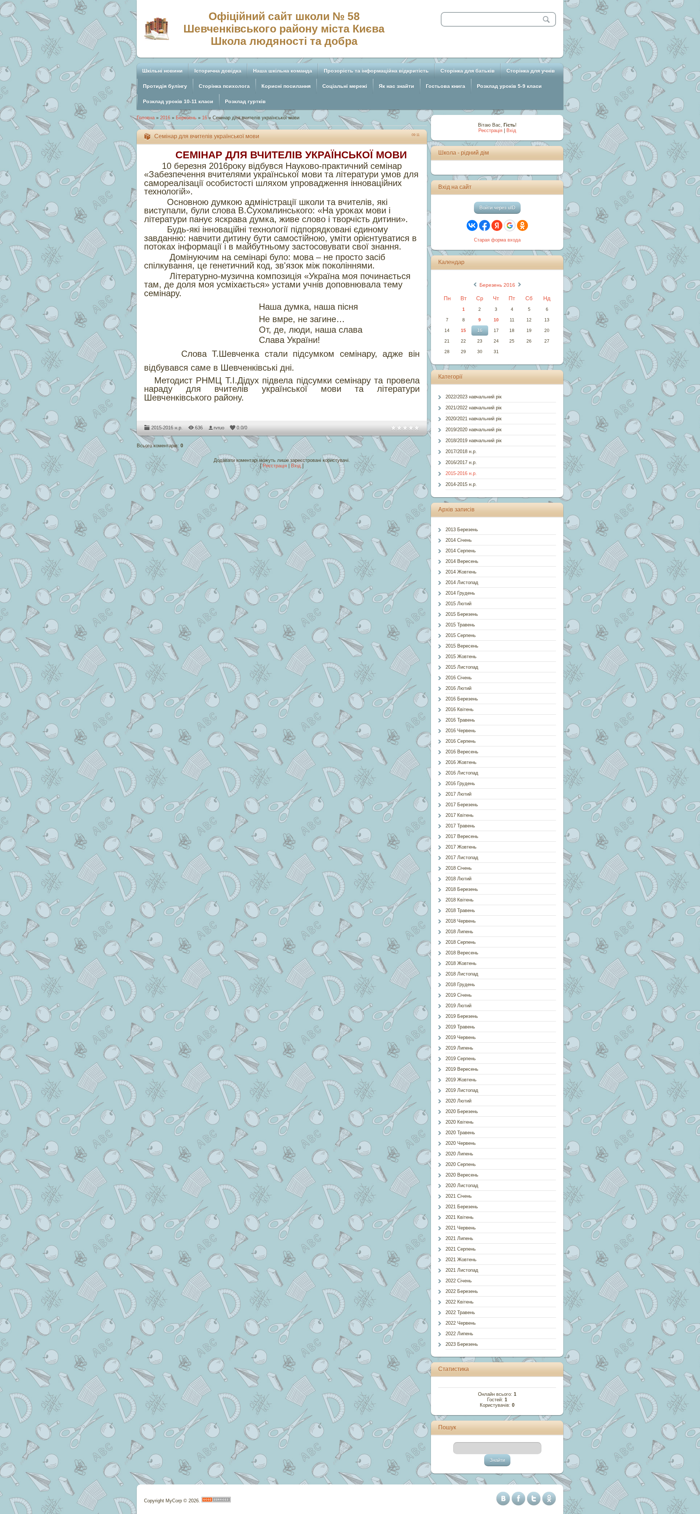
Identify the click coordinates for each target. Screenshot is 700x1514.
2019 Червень (461, 1037)
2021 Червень (461, 1228)
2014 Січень (459, 540)
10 (496, 320)
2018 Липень (459, 931)
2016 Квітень (460, 709)
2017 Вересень (462, 836)
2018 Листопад (462, 974)
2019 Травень (460, 1027)
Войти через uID (497, 208)
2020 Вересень (462, 1175)
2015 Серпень (461, 635)
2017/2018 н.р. (461, 451)
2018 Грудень (460, 984)
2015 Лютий (458, 603)
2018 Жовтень (461, 963)
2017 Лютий (458, 794)
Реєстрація (275, 465)
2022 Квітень (460, 1302)
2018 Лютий (458, 878)
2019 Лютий (458, 1005)
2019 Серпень (461, 1058)
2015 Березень (462, 614)
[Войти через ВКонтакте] (472, 225)
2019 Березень (462, 1016)
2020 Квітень (460, 1122)
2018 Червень (461, 921)
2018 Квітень (460, 900)
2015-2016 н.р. (167, 427)
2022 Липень (459, 1333)
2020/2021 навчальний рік (474, 418)
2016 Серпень (461, 741)
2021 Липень (459, 1238)
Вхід (296, 465)
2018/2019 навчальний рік (474, 440)
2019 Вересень (462, 1069)
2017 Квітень (460, 815)
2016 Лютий (458, 688)
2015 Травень (460, 624)
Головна (146, 117)
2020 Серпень (461, 1164)
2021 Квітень (460, 1217)
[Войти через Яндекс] (496, 225)
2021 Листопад (462, 1270)
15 (463, 330)
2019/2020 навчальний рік (474, 429)
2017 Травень (460, 826)
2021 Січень (459, 1196)
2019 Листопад (462, 1090)
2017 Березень (462, 804)
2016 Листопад (462, 773)
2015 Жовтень (461, 656)
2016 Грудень (460, 783)
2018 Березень (462, 889)
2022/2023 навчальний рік (474, 396)
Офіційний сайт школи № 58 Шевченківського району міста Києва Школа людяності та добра (284, 28)
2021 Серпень (461, 1249)
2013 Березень (462, 529)
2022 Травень (460, 1312)
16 (204, 117)
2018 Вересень (462, 952)
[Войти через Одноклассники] (522, 225)
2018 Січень (459, 868)
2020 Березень (462, 1111)
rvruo (219, 427)
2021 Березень (462, 1206)
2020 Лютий (458, 1101)
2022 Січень (459, 1280)
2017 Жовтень (461, 847)
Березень (186, 117)
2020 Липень (459, 1153)
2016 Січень (459, 677)
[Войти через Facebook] (484, 225)
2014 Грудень (460, 593)
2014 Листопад (462, 582)
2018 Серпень (461, 942)
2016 (165, 117)
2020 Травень (460, 1132)
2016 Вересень (462, 751)
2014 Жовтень (461, 572)
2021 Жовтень (461, 1259)
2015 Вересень (462, 646)
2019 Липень (459, 1048)
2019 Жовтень (461, 1079)
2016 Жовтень (461, 762)
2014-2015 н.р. (461, 484)
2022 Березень (462, 1291)
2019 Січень (459, 995)
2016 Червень (461, 730)
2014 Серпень (461, 550)
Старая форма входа (497, 240)
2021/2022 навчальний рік (474, 407)
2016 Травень (460, 720)
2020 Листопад (462, 1185)
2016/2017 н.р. (461, 462)
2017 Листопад (462, 857)
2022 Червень (461, 1323)
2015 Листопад (462, 667)
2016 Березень (462, 699)
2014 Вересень (462, 561)
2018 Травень (460, 910)
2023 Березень (462, 1344)
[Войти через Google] (510, 225)
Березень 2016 (497, 285)
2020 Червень (461, 1143)
